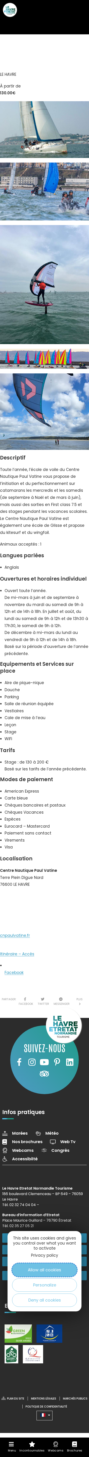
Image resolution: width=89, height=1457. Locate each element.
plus (79, 1001)
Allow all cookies (44, 1270)
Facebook (14, 972)
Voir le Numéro (19, 898)
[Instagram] (31, 1062)
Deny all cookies (44, 1300)
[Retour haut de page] (76, 1412)
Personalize (44, 1285)
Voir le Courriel (19, 914)
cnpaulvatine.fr (15, 935)
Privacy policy (44, 1255)
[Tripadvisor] (44, 1073)
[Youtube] (44, 1062)
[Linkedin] (70, 1062)
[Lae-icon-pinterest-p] (57, 1062)
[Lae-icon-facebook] (19, 1062)
